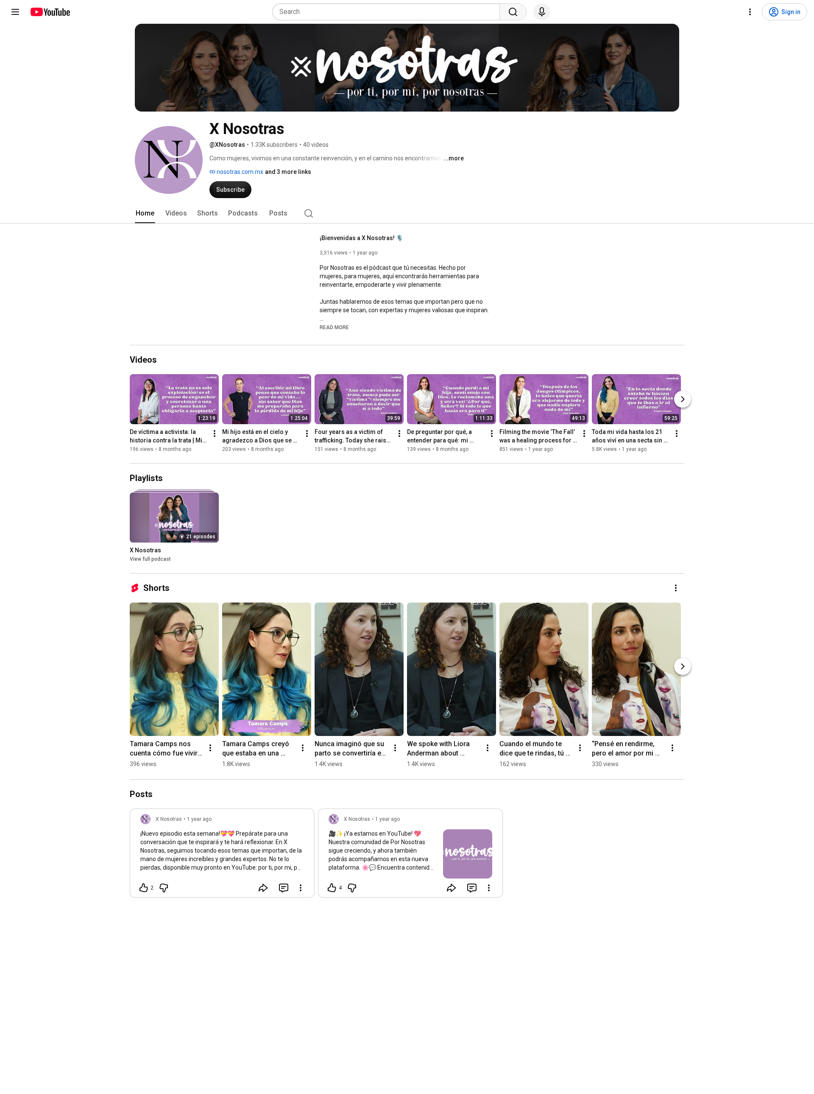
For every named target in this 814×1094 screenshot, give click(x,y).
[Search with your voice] (541, 11)
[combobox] (388, 12)
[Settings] (750, 12)
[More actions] (214, 433)
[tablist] (407, 213)
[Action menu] (300, 887)
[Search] (513, 11)
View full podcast (150, 559)
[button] (334, 327)
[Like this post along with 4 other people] (332, 888)
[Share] (263, 887)
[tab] (145, 213)
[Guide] (15, 12)
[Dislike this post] (163, 888)
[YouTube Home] (50, 12)
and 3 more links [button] (288, 171)
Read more (334, 327)
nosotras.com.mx (239, 171)
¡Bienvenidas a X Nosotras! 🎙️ (361, 238)
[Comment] (283, 887)
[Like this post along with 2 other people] (144, 888)
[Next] (682, 399)
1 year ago (199, 819)
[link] (222, 855)
